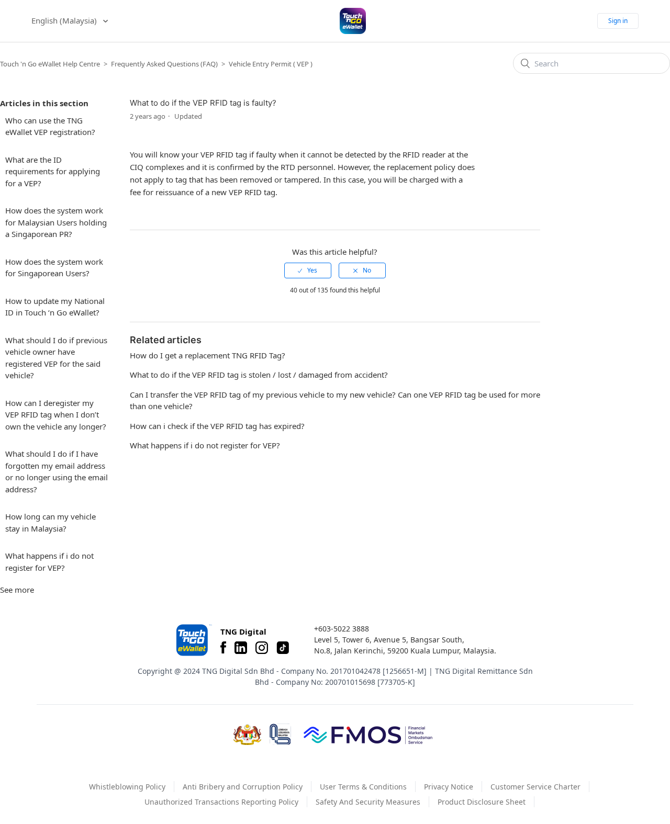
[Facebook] (223, 647)
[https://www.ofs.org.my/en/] (368, 734)
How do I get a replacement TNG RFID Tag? (207, 355)
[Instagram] (261, 647)
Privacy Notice (448, 787)
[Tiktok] (282, 647)
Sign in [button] (618, 20)
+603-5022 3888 (341, 629)
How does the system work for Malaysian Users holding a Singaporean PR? (56, 222)
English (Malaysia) (65, 20)
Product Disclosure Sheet (482, 802)
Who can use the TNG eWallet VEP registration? (50, 126)
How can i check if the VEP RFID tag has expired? (217, 426)
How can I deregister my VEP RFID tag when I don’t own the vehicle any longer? (55, 415)
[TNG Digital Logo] (353, 21)
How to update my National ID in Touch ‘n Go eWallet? (55, 307)
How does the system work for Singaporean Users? (54, 267)
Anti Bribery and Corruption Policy (243, 787)
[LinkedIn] (240, 647)
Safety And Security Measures (368, 802)
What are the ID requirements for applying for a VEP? (52, 171)
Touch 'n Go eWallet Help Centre (50, 64)
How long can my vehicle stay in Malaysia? (50, 522)
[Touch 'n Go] (193, 640)
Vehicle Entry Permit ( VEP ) (270, 64)
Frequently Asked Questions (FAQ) (164, 64)
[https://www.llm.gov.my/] (280, 734)
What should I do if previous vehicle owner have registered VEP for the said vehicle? (56, 358)
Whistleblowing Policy (127, 787)
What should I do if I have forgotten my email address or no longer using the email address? (56, 471)
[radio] (307, 270)
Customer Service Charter (535, 787)
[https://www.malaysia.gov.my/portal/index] (247, 734)
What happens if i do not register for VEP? (49, 561)
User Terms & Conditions (363, 787)
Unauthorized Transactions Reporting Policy (221, 802)
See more (17, 589)
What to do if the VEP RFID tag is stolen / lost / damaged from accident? (259, 374)
